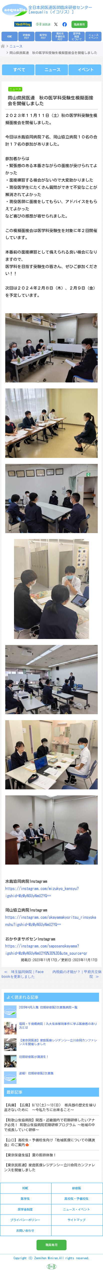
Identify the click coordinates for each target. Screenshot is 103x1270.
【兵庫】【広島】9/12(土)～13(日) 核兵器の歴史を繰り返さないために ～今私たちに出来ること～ (50, 1107)
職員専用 (79, 24)
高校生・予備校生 (76, 1198)
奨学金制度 (25, 1209)
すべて (19, 70)
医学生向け (43, 36)
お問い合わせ (25, 1230)
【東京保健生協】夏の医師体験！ (30, 1155)
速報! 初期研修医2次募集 (36, 1073)
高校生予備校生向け (60, 36)
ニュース (16, 46)
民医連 (46, 24)
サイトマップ (77, 1219)
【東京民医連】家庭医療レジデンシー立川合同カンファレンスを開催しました (49, 1167)
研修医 (76, 1188)
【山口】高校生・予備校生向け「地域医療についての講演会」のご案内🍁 (49, 1142)
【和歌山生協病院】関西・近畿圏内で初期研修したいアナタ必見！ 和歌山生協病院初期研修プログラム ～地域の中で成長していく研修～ (49, 1125)
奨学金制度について (77, 36)
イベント (86, 70)
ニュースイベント (93, 36)
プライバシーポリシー (25, 1219)
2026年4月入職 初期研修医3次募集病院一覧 (48, 1007)
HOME (9, 36)
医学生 (25, 1198)
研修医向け (26, 36)
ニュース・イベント (76, 1209)
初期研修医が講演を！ (34, 1056)
